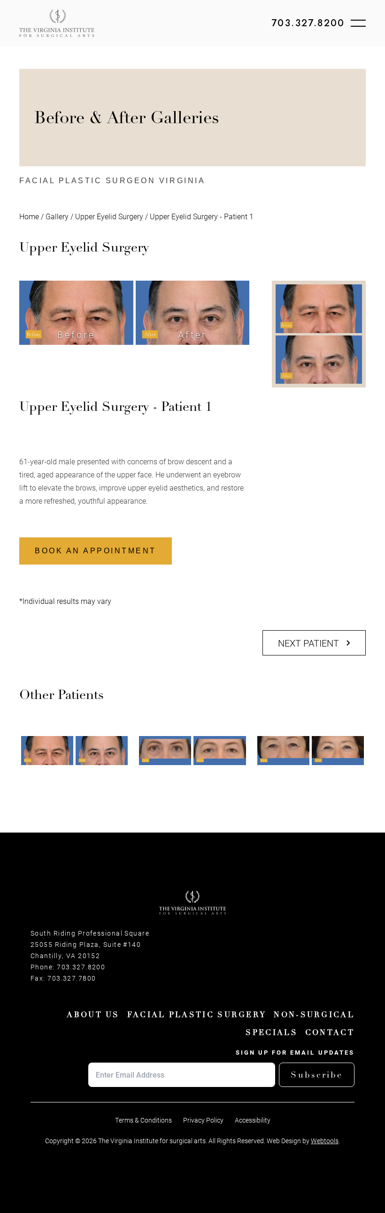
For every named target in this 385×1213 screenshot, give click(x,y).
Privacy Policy (203, 1120)
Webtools (325, 1141)
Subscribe (317, 1075)
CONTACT (329, 1032)
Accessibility (252, 1120)
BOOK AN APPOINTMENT (95, 551)
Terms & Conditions (143, 1120)
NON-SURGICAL (314, 1015)
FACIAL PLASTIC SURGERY (197, 1015)
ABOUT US (93, 1015)
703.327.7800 (71, 978)
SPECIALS (271, 1032)
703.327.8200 (308, 23)
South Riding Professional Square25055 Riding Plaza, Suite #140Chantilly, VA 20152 (90, 944)
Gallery (57, 216)
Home (29, 216)
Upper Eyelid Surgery (109, 216)
